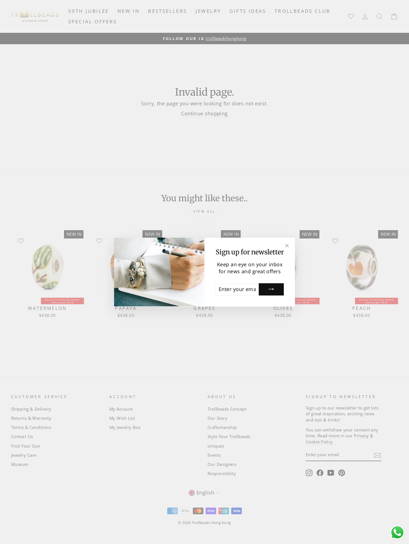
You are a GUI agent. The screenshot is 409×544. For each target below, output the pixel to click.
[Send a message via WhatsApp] (397, 532)
